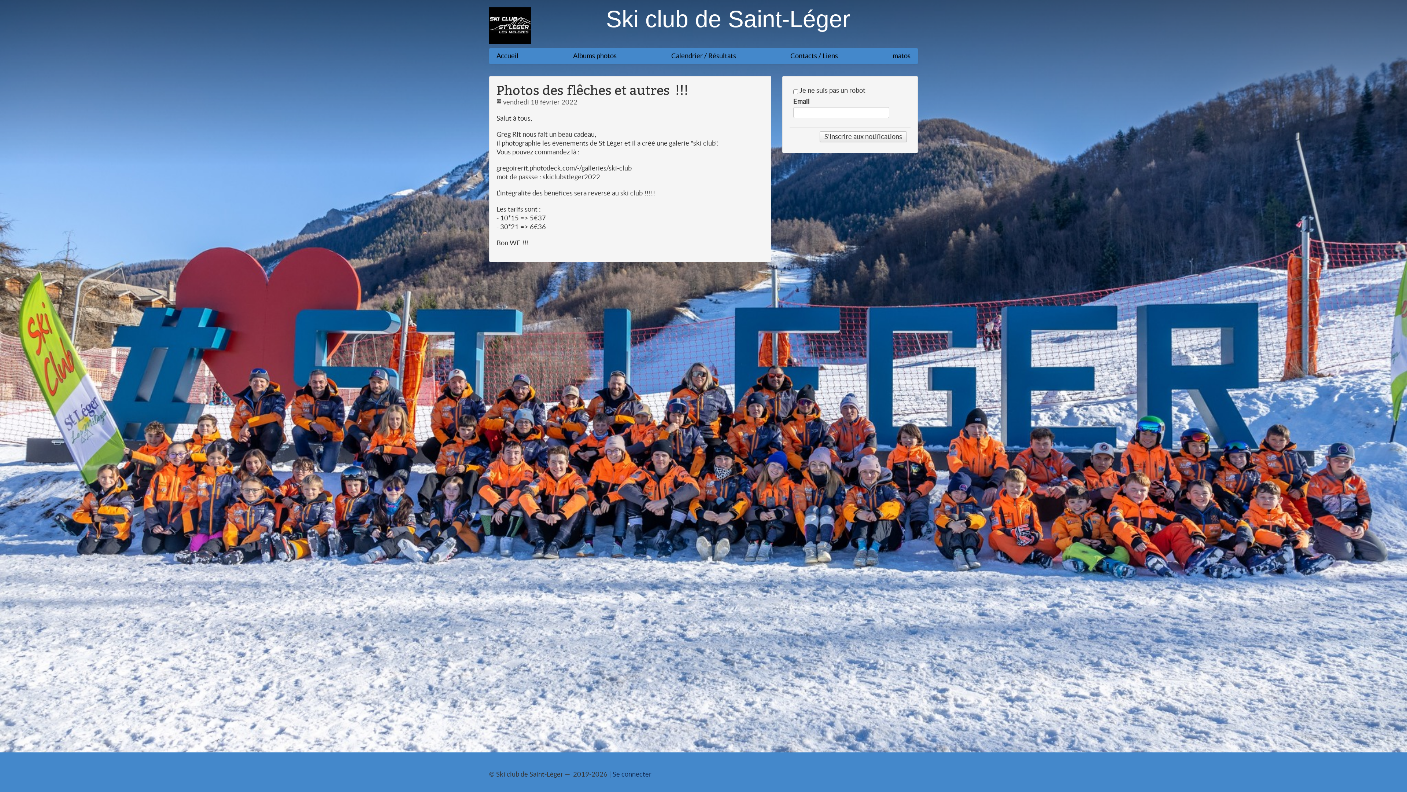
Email (801, 101)
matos (902, 56)
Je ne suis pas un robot (831, 90)
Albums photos (595, 56)
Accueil (507, 56)
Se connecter (632, 774)
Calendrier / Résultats (703, 56)
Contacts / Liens (814, 56)
